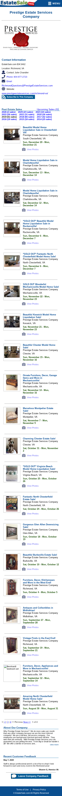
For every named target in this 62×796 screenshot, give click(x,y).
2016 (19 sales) (9, 119)
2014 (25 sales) (44, 119)
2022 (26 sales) (9, 114)
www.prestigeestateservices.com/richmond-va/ (25, 93)
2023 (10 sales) (43, 112)
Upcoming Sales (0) (47, 109)
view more (54, 745)
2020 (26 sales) (44, 114)
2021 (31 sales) (26, 114)
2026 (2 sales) (9, 112)
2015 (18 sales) (26, 119)
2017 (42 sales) (44, 117)
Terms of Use (22, 789)
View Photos (32, 149)
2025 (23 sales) (25, 112)
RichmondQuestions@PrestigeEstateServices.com (27, 85)
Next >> (27, 722)
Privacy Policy (39, 789)
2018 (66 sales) (26, 117)
